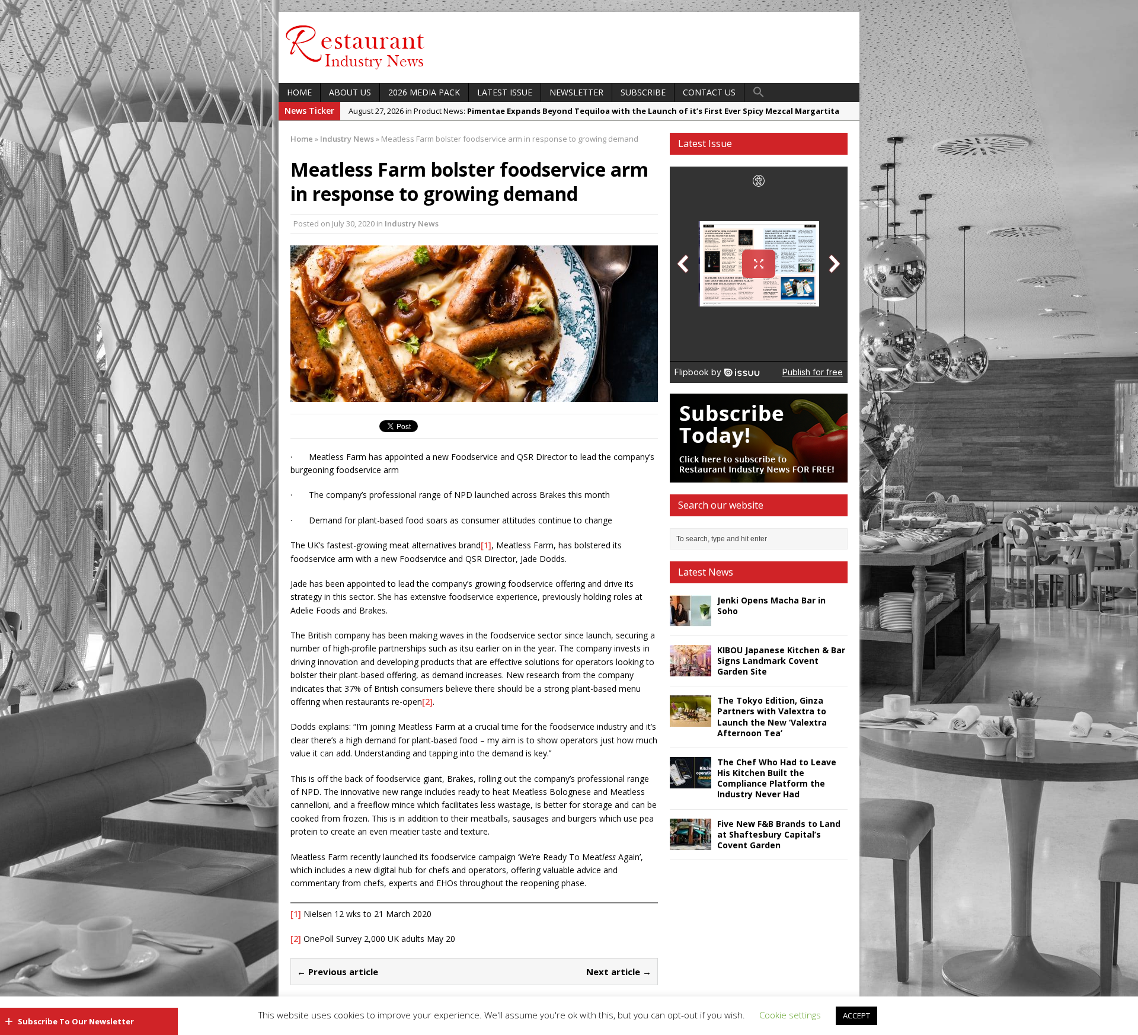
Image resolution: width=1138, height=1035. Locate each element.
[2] (427, 701)
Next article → (618, 972)
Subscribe (643, 92)
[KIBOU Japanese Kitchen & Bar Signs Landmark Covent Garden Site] (690, 669)
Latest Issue (504, 92)
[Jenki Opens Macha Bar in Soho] (690, 619)
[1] (486, 545)
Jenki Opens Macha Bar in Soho (771, 605)
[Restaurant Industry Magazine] (355, 70)
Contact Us (709, 92)
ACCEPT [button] (856, 1015)
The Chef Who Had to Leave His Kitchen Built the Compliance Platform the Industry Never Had (776, 778)
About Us (350, 92)
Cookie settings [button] (790, 1015)
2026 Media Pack (424, 92)
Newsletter (576, 92)
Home (299, 92)
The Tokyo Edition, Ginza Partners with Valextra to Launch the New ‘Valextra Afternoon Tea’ (772, 717)
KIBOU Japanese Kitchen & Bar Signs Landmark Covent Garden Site (781, 660)
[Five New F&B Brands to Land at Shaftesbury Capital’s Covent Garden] (690, 842)
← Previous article (337, 972)
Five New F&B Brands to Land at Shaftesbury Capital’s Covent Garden (778, 834)
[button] (758, 92)
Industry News (412, 223)
